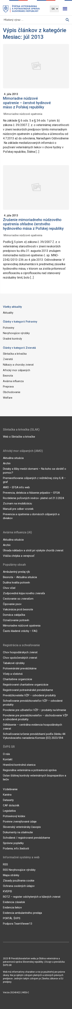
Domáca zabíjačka (14, 614)
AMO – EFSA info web (16, 487)
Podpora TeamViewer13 (17, 923)
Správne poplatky (13, 843)
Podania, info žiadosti (16, 848)
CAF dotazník (11, 805)
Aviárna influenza (13, 381)
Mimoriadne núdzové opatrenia (23, 114)
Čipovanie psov (12, 604)
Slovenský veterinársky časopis (22, 827)
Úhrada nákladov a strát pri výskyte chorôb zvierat (33, 550)
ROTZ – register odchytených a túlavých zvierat (31, 896)
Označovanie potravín (16, 620)
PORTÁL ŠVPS (11, 918)
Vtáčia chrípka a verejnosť (18, 555)
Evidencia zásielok (14, 902)
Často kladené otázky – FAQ (20, 631)
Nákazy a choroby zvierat (18, 364)
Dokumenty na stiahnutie (18, 832)
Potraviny (8, 327)
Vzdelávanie (10, 789)
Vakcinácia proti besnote (18, 609)
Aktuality (8, 312)
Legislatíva (9, 810)
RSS (5, 864)
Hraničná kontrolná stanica (19, 764)
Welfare (7, 397)
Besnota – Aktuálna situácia (20, 577)
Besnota (8, 375)
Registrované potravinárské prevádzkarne (28, 690)
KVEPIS (7, 891)
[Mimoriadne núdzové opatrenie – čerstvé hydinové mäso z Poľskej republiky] (36, 68)
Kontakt (7, 759)
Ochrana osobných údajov (19, 886)
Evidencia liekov (12, 907)
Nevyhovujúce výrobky (16, 333)
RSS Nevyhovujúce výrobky (19, 869)
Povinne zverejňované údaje (20, 821)
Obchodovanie (11, 392)
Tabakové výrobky (14, 663)
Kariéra (7, 794)
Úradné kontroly (12, 338)
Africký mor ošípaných (16, 370)
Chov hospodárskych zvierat (20, 652)
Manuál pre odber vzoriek (18, 509)
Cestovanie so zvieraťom (18, 598)
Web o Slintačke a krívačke (19, 436)
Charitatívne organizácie (17, 679)
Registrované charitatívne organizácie (25, 684)
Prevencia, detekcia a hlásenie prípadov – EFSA (31, 492)
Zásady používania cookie (18, 880)
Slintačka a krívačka (15, 353)
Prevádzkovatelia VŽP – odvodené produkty (29, 695)
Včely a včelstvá (13, 674)
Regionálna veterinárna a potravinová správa (29, 770)
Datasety (8, 800)
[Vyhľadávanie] (67, 20)
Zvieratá (8, 359)
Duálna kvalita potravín (16, 582)
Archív (7, 463)
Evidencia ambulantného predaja (22, 913)
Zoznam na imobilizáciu (17, 503)
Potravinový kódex (14, 816)
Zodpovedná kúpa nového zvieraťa (24, 593)
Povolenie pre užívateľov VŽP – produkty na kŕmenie (34, 710)
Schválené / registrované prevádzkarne (26, 837)
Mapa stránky (11, 875)
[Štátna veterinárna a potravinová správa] (21, 9)
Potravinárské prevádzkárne (20, 668)
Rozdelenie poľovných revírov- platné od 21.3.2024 (33, 498)
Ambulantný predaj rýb (16, 571)
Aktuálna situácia (13, 458)
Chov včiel (9, 588)
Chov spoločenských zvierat (20, 657)
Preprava (8, 386)
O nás (6, 754)
